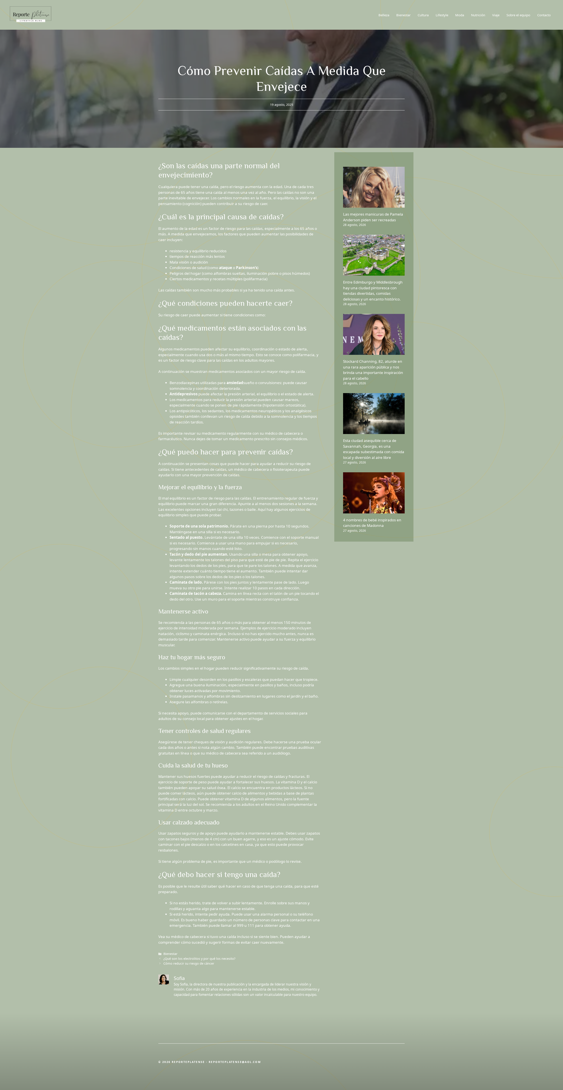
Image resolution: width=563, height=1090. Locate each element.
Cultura (423, 15)
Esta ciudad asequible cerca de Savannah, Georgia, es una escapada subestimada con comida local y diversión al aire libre (373, 449)
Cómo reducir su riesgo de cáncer (188, 963)
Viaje (495, 15)
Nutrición (478, 15)
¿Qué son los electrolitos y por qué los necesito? (199, 958)
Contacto (544, 15)
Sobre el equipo (518, 15)
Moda (459, 15)
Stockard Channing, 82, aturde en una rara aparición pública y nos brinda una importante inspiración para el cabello (373, 370)
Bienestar (403, 15)
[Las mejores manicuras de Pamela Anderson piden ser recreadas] (374, 204)
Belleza (383, 15)
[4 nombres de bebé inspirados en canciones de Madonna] (374, 510)
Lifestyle (442, 15)
